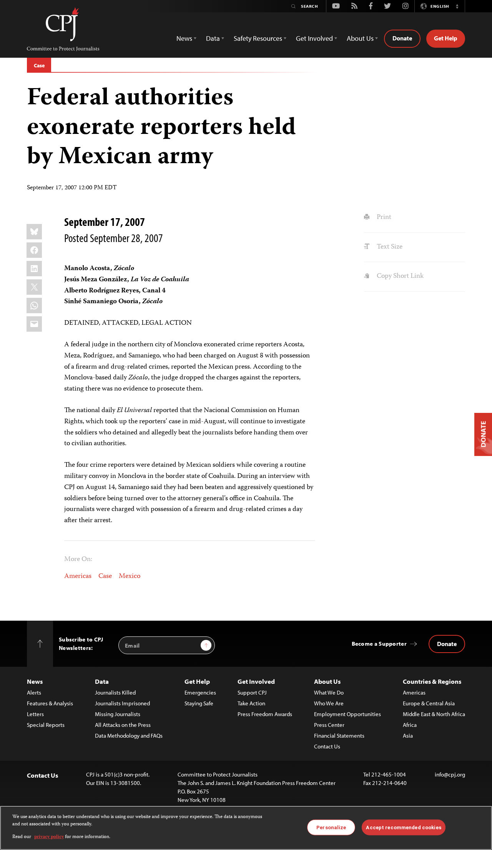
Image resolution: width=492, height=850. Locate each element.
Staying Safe (198, 703)
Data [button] (213, 38)
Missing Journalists (117, 714)
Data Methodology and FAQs (129, 735)
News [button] (184, 38)
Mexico (129, 576)
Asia (408, 735)
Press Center (329, 724)
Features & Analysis (50, 703)
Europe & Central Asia (429, 703)
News (35, 681)
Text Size (388, 247)
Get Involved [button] (314, 38)
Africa (410, 724)
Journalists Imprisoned (122, 703)
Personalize (331, 827)
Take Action (251, 703)
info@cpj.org (450, 774)
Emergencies (200, 692)
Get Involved (256, 681)
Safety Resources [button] (258, 38)
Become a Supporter (379, 643)
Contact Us (327, 746)
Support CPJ (252, 692)
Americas (77, 576)
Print (383, 217)
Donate (402, 38)
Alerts (34, 692)
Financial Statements (339, 735)
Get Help (445, 38)
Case (39, 65)
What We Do (329, 692)
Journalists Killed (115, 692)
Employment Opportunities (347, 714)
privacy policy (49, 837)
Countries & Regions (432, 681)
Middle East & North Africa (434, 714)
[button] (457, 6)
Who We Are (329, 703)
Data (102, 681)
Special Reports (46, 724)
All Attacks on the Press (123, 724)
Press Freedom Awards (265, 714)
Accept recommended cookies (403, 827)
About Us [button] (360, 38)
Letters (35, 714)
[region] (246, 828)
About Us (327, 681)
